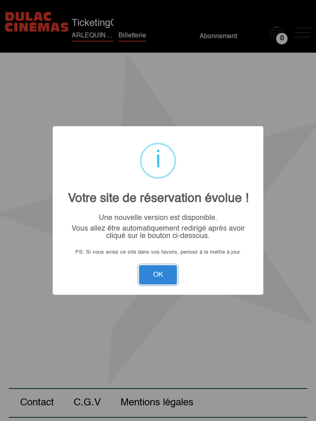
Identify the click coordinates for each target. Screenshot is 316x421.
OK (158, 274)
